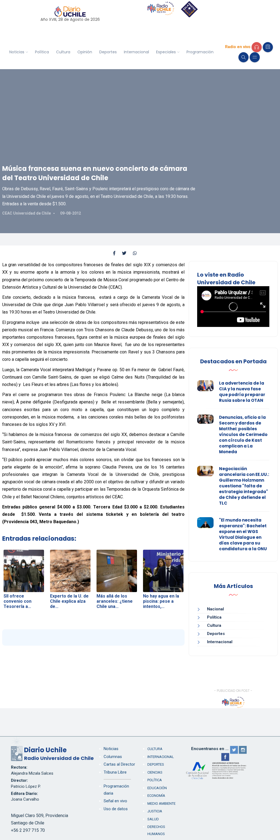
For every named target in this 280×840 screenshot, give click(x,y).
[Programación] (268, 47)
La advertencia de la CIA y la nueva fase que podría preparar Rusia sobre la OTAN (242, 391)
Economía (156, 796)
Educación (157, 788)
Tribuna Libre (115, 772)
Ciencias (154, 772)
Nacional (215, 609)
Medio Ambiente (161, 803)
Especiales (166, 52)
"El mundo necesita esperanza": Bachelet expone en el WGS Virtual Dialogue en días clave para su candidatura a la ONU (243, 534)
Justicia (154, 811)
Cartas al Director (119, 764)
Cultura (63, 52)
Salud (153, 819)
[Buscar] (243, 57)
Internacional (136, 52)
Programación (200, 52)
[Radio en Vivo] (257, 47)
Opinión (84, 52)
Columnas (113, 756)
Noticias (16, 52)
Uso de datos (116, 808)
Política (42, 52)
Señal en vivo (115, 800)
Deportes (108, 52)
